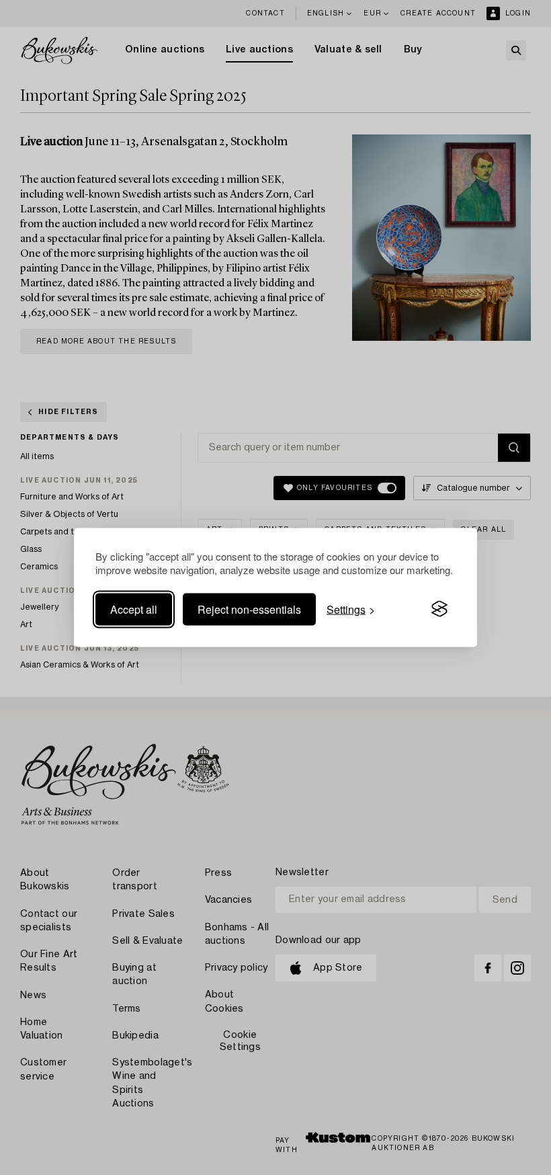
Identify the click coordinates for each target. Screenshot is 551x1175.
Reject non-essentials (249, 608)
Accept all (133, 608)
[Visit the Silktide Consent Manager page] (439, 609)
